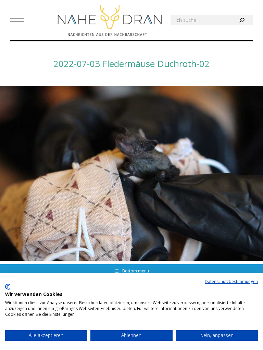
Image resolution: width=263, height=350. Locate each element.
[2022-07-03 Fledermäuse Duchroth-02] (131, 173)
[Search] (241, 20)
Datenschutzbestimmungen (231, 281)
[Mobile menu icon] (17, 20)
